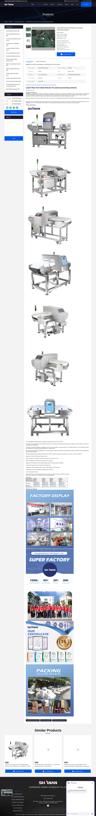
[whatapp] (13, 107)
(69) (13, 34)
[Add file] (68, 813)
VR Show (46, 4)
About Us (53, 4)
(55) (12, 44)
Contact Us (59, 4)
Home (32, 4)
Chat (86, 4)
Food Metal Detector (19, 21)
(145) (13, 39)
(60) (13, 56)
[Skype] (10, 108)
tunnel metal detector (46, 720)
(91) (12, 69)
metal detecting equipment (33, 720)
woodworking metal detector (59, 720)
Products (39, 4)
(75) (13, 64)
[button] (7, 752)
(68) (13, 81)
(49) (11, 60)
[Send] (92, 813)
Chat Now (14, 112)
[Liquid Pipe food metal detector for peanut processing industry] (43, 38)
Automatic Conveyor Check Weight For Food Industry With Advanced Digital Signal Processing (47, 765)
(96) (13, 89)
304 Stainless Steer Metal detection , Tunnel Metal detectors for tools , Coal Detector (17, 765)
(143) (12, 49)
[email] (17, 108)
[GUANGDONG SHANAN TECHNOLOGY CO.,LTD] (8, 4)
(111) (12, 74)
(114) (13, 53)
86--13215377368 (87, 1)
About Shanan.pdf (30, 90)
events (66, 4)
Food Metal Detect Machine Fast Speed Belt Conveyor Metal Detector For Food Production (75, 765)
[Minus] (92, 783)
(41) (13, 85)
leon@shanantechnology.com (72, 1)
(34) (13, 78)
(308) (12, 31)
